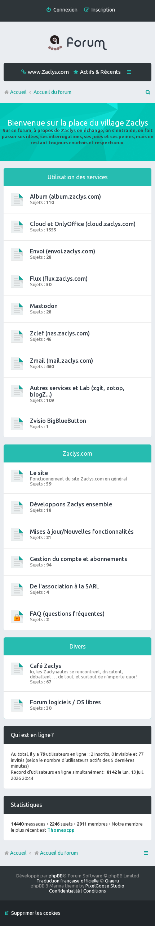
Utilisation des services (78, 177)
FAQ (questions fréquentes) (67, 613)
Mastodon (44, 306)
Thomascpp (61, 829)
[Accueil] (77, 43)
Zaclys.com (77, 453)
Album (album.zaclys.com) (65, 196)
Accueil (18, 853)
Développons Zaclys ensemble (71, 504)
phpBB (56, 875)
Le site (39, 473)
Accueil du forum (59, 853)
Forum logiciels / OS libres (65, 702)
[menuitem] (62, 9)
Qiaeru (112, 880)
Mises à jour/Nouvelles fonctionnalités (82, 531)
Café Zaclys (45, 666)
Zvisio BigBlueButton (58, 420)
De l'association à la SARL (64, 586)
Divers (78, 646)
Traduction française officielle (67, 880)
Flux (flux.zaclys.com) (59, 278)
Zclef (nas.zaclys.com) (60, 333)
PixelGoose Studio (104, 885)
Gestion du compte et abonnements (78, 559)
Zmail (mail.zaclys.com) (61, 360)
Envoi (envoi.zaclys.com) (62, 251)
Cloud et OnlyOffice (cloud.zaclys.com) (83, 224)
